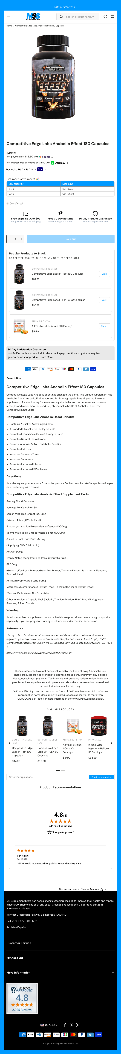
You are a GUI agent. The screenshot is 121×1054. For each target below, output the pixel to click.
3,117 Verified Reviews (60, 826)
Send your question (101, 777)
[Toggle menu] (8, 16)
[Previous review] (9, 868)
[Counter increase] (21, 239)
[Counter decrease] (9, 239)
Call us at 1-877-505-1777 (21, 921)
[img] (60, 821)
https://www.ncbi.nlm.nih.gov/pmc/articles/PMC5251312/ (39, 653)
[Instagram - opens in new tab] (78, 1025)
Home (9, 25)
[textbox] (48, 777)
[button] (78, 16)
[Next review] (111, 868)
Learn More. (46, 357)
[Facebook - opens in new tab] (65, 1025)
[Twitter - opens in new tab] (71, 1025)
